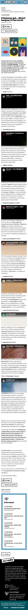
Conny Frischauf (7, 310)
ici (6, 472)
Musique (3, 9)
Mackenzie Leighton (9, 203)
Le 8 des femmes (6, 10)
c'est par (3, 472)
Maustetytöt (7, 342)
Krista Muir (10, 376)
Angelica (5, 276)
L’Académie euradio (14, 588)
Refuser (6, 607)
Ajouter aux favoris (10, 31)
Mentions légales (13, 589)
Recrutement (12, 586)
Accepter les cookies (17, 607)
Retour (7, 554)
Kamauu (6, 192)
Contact (11, 585)
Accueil (3, 7)
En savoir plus (20, 605)
